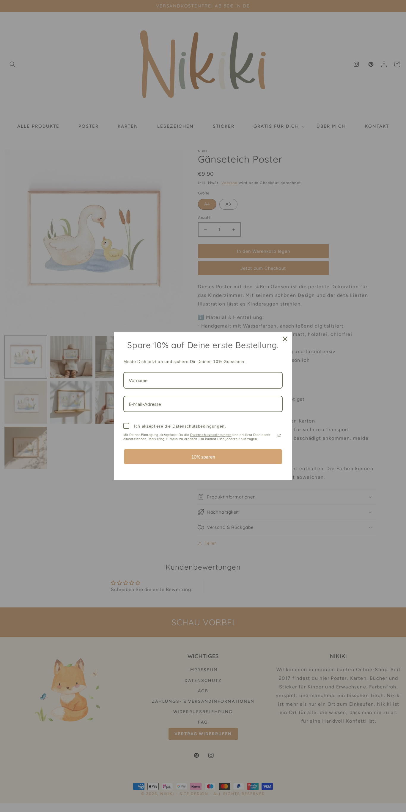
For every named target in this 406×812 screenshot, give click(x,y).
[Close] (285, 339)
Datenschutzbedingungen (211, 435)
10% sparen (203, 456)
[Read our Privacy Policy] (279, 435)
